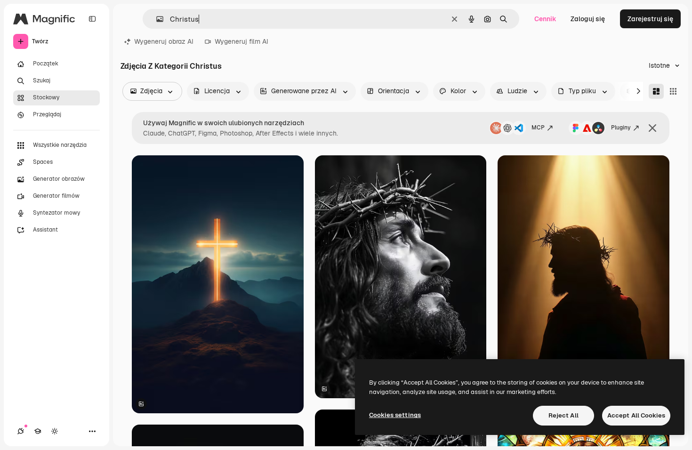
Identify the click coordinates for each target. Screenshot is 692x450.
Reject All (563, 415)
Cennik (545, 19)
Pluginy (621, 127)
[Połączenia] (20, 431)
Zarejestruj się (650, 19)
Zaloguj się (588, 19)
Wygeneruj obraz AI (163, 41)
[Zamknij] (652, 128)
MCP (538, 127)
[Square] (673, 91)
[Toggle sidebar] (92, 18)
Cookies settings (395, 415)
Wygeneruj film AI (241, 41)
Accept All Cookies (636, 415)
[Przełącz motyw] (54, 431)
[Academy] (37, 431)
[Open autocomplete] (156, 19)
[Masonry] (656, 91)
